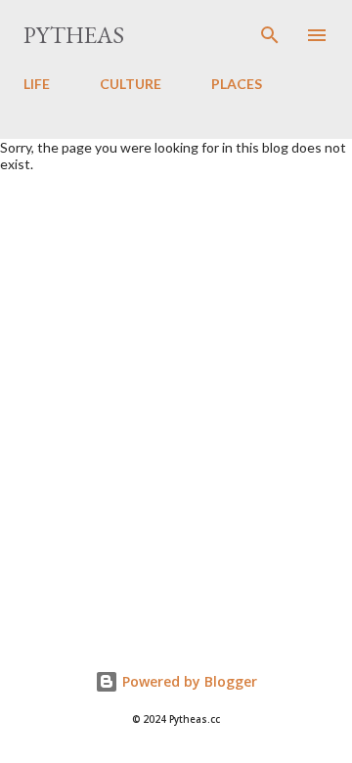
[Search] (270, 35)
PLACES (236, 83)
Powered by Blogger (187, 681)
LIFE (36, 83)
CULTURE (130, 83)
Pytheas (73, 35)
